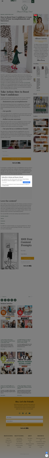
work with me (41, 140)
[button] (2, 1)
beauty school (19, 436)
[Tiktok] (14, 0)
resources (41, 436)
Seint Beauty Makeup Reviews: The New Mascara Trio (47, 70)
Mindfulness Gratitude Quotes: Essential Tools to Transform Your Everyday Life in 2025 (39, 83)
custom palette (40, 148)
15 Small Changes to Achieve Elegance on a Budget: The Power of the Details (24, 341)
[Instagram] (15, 0)
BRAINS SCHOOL (8, 436)
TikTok (2, 218)
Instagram (3, 221)
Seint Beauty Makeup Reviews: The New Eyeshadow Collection (39, 70)
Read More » (3, 349)
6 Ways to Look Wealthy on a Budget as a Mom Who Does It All (8, 387)
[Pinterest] (11, 0)
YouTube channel (4, 216)
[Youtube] (13, 0)
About (30, 436)
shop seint (40, 131)
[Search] (32, 1)
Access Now (41, 110)
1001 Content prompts (41, 122)
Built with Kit (16, 163)
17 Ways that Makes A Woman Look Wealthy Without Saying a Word (24, 387)
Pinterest (3, 223)
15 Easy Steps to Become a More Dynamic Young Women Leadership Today (8, 341)
